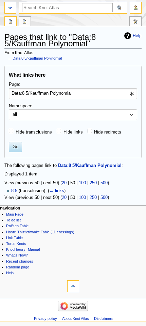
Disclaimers (103, 318)
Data (10, 22)
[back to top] (73, 286)
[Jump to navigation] (10, 8)
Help (137, 35)
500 (104, 183)
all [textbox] (15, 114)
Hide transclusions (34, 132)
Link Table (14, 238)
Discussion (25, 22)
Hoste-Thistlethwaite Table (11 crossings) (40, 232)
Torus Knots (16, 244)
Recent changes (19, 261)
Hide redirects (107, 132)
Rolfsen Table (17, 226)
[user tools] (136, 8)
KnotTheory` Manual (23, 249)
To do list (13, 220)
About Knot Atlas (75, 318)
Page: (14, 84)
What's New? (17, 255)
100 (82, 183)
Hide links (73, 132)
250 (93, 183)
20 (64, 183)
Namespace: (21, 106)
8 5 (14, 190)
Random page (17, 267)
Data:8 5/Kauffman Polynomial (37, 58)
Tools (135, 22)
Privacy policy (45, 318)
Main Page (14, 214)
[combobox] (73, 93)
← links (56, 190)
